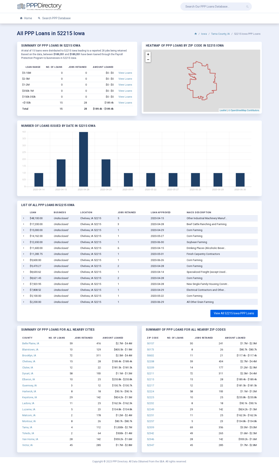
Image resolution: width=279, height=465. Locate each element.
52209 (150, 367)
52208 (150, 361)
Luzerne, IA (28, 409)
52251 (150, 415)
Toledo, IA (28, 433)
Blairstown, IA (30, 349)
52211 (150, 373)
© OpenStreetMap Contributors (243, 110)
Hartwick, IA (29, 391)
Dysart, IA (27, 373)
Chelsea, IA (28, 361)
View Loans (125, 72)
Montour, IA (29, 421)
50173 (150, 349)
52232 (150, 403)
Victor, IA (27, 445)
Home (28, 18)
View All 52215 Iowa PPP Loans (234, 313)
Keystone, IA (29, 397)
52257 (150, 421)
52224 (150, 391)
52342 (150, 433)
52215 (150, 379)
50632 (150, 355)
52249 (150, 409)
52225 (150, 397)
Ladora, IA (28, 403)
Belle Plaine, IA (30, 343)
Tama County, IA (220, 33)
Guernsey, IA (29, 385)
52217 (150, 385)
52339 (150, 427)
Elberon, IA (28, 379)
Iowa (204, 33)
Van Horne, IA (30, 439)
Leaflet (223, 110)
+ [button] (148, 54)
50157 (150, 343)
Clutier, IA (27, 367)
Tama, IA (27, 427)
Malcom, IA (29, 415)
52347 (150, 445)
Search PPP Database (56, 18)
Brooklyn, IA (29, 355)
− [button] (148, 59)
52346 (150, 439)
